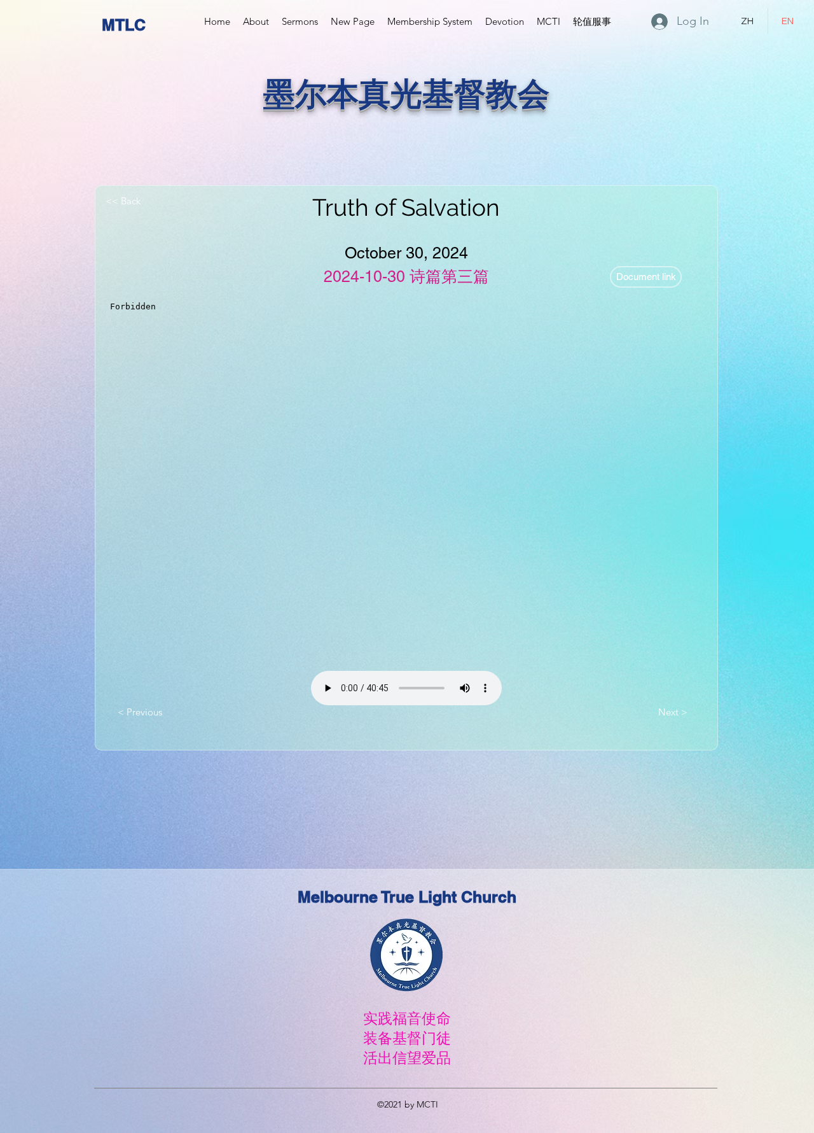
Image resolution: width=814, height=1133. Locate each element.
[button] (256, 21)
